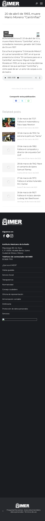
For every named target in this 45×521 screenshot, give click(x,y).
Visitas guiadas (8, 270)
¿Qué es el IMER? (9, 265)
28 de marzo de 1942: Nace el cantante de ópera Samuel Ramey (29, 167)
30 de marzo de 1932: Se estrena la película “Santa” (29, 134)
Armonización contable (11, 299)
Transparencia (7, 280)
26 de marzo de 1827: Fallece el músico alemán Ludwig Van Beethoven (29, 195)
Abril (6, 32)
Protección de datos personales (15, 309)
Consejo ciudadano (10, 289)
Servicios (5, 314)
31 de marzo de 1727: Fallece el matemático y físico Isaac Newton (28, 122)
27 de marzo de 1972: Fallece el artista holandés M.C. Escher (29, 181)
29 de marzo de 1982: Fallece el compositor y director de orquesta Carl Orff (29, 150)
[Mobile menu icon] (41, 3)
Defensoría (6, 304)
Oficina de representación (12, 294)
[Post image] (8, 122)
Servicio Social (8, 275)
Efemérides (8, 36)
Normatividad (7, 285)
